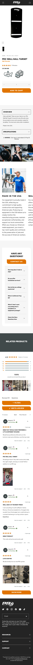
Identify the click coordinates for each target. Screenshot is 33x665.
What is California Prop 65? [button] (14, 297)
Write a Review (21, 408)
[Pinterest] (7, 609)
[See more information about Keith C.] (28, 528)
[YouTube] (20, 609)
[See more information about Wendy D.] (28, 421)
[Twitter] (3, 609)
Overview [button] (7, 112)
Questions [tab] (15, 398)
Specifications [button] (9, 132)
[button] (3, 3)
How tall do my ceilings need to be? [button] (14, 288)
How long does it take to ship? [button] (15, 270)
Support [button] (5, 641)
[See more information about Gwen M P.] (28, 550)
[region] (16, 385)
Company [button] (6, 648)
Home (3, 55)
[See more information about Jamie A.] (28, 496)
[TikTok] (24, 609)
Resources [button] (6, 635)
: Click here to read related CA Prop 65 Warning (17, 138)
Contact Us (16, 262)
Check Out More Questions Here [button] (12, 318)
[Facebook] (16, 609)
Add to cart (16, 90)
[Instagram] (12, 609)
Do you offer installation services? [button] (14, 279)
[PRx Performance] (16, 2)
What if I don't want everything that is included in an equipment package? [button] (14, 307)
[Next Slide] (29, 385)
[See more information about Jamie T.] (28, 448)
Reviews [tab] (6, 398)
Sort (15, 415)
